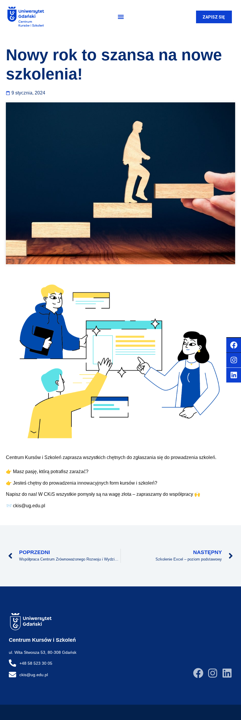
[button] (120, 17)
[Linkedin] (227, 673)
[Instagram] (212, 673)
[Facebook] (198, 673)
